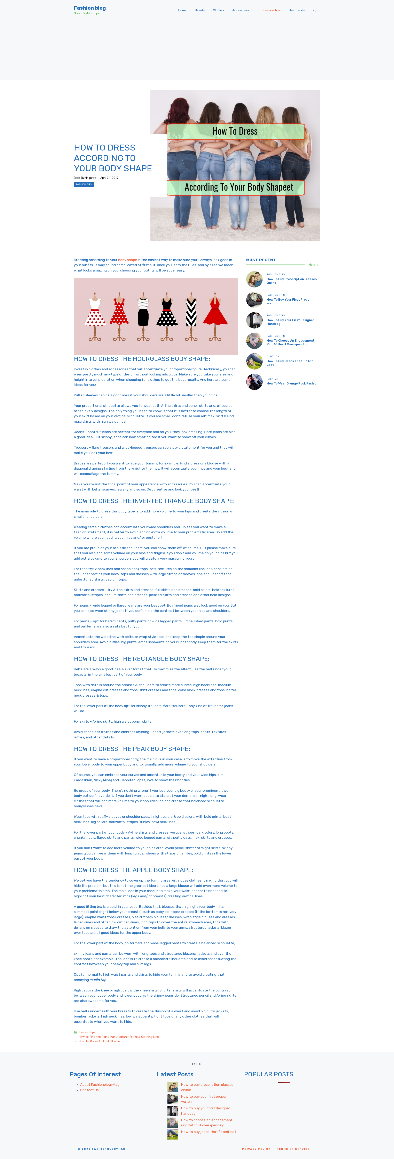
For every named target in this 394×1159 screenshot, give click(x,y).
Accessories (240, 10)
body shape (127, 260)
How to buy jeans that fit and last (208, 1132)
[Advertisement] (197, 51)
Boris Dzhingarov (85, 178)
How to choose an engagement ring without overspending (290, 342)
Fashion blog (90, 8)
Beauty (200, 10)
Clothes (218, 10)
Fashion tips (271, 10)
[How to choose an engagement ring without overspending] (172, 1123)
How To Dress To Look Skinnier (100, 1041)
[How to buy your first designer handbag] (172, 1112)
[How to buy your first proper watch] (172, 1100)
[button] (314, 10)
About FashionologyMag (99, 1085)
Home (182, 10)
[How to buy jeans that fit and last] (172, 1135)
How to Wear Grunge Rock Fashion (292, 383)
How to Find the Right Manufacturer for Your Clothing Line (119, 1037)
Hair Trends (297, 10)
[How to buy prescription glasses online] (172, 1088)
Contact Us (89, 1090)
